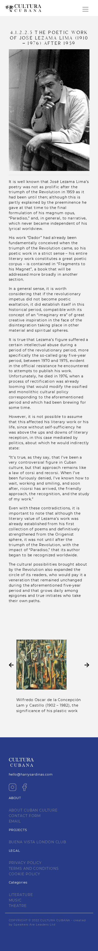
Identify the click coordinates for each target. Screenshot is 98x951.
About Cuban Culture (33, 810)
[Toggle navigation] (85, 9)
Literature (21, 895)
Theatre (18, 906)
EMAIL (15, 821)
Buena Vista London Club (37, 842)
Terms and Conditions (34, 869)
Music (15, 900)
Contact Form (25, 816)
